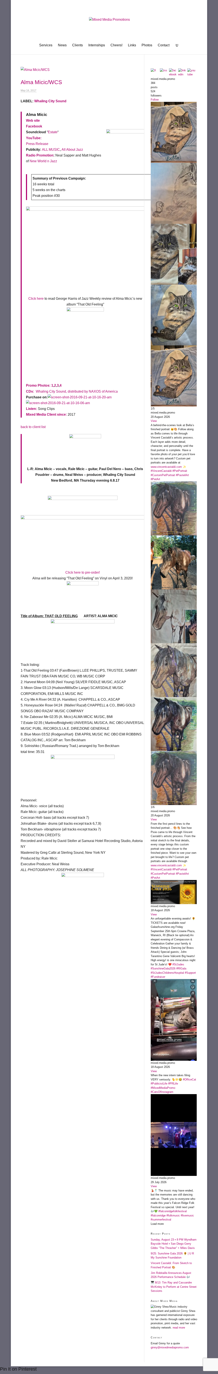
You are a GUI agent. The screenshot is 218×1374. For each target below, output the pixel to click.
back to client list (33, 427)
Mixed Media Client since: (46, 414)
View (154, 420)
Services (45, 45)
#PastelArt (182, 475)
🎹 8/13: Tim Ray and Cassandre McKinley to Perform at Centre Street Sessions (173, 1286)
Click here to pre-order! (82, 572)
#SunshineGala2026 (163, 968)
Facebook (34, 126)
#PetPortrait (179, 470)
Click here (36, 298)
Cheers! (116, 45)
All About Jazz (72, 149)
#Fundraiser (158, 976)
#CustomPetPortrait (163, 475)
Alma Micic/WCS (41, 82)
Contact (163, 45)
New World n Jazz (43, 161)
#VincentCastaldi (161, 470)
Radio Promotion (39, 155)
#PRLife (173, 1083)
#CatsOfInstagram (162, 1091)
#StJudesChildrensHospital (167, 972)
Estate (52, 132)
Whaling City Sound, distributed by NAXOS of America (77, 391)
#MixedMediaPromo (163, 1087)
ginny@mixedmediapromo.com (170, 1347)
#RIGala (181, 968)
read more (179, 1327)
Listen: (31, 409)
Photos (147, 45)
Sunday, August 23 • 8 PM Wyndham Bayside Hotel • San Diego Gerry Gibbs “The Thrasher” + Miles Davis (173, 1244)
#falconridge (158, 1215)
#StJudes (178, 964)
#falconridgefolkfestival (172, 1211)
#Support (190, 972)
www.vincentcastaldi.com (166, 466)
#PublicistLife (159, 1083)
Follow (155, 99)
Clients (77, 45)
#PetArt (155, 479)
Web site (33, 120)
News (62, 45)
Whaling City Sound (50, 101)
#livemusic (187, 1215)
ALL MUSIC (51, 149)
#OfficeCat (189, 1079)
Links (132, 45)
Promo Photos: (38, 385)
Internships (96, 45)
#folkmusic (173, 1215)
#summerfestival (161, 1219)
